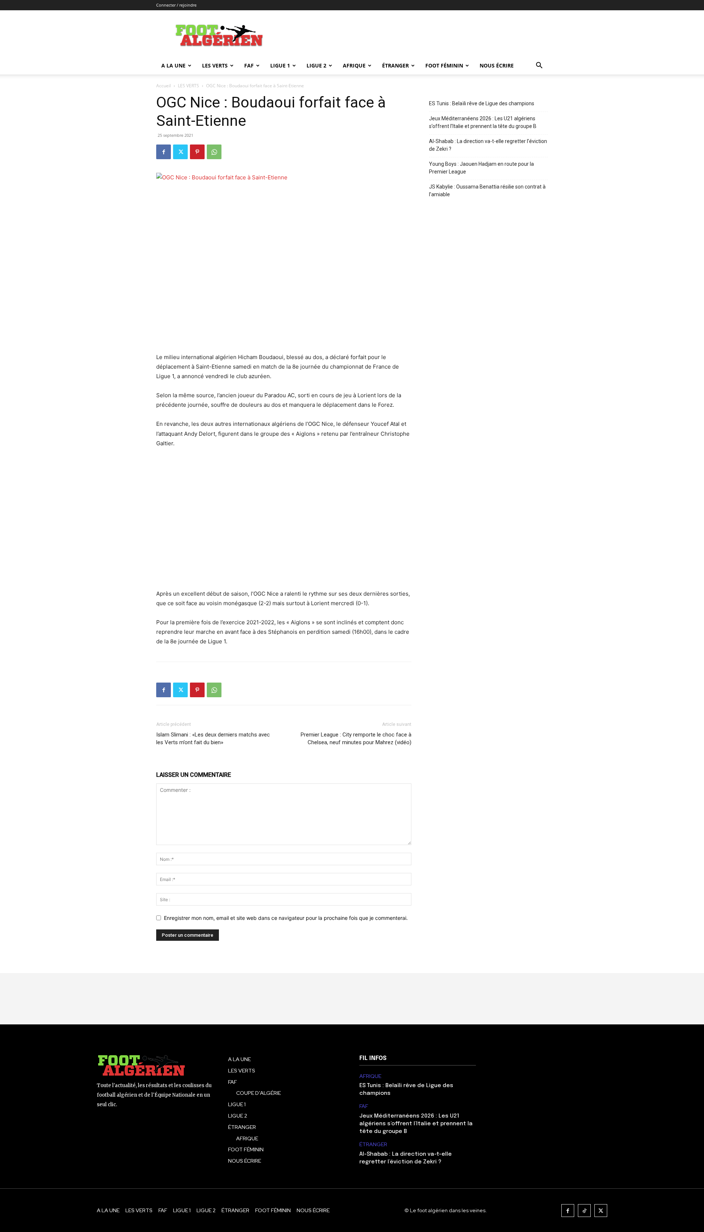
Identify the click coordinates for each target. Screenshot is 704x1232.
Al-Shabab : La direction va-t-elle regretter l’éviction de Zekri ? (488, 145)
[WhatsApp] (214, 152)
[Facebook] (163, 152)
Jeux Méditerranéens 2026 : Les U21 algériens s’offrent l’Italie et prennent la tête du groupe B (482, 122)
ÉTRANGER (395, 65)
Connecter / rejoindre (176, 5)
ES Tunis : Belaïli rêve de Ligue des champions (481, 103)
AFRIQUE (354, 65)
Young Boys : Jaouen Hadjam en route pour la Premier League (481, 168)
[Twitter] (180, 152)
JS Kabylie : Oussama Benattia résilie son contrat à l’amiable (487, 190)
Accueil (163, 86)
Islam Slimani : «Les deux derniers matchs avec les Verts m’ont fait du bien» (213, 738)
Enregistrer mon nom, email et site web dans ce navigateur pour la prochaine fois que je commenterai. (286, 918)
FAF (249, 65)
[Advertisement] (283, 518)
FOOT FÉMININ (444, 65)
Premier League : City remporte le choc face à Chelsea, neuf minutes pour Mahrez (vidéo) (356, 738)
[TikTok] (584, 1210)
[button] (539, 66)
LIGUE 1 (280, 65)
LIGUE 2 (316, 65)
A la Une (173, 65)
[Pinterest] (197, 152)
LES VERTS (215, 65)
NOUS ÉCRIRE (497, 65)
